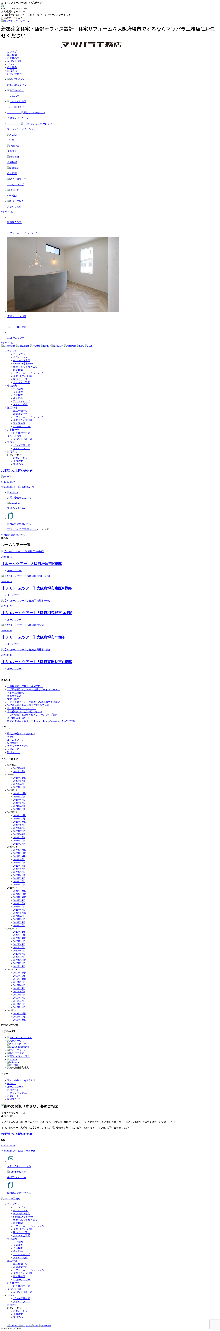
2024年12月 (19, 793)
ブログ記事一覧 (21, 445)
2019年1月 (19, 1007)
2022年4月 (19, 875)
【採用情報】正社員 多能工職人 (25, 686)
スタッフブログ (21, 448)
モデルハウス (20, 357)
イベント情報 (14, 61)
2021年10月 (19, 897)
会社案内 (12, 67)
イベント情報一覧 (22, 439)
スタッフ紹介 (20, 404)
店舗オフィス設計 (22, 420)
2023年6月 (19, 834)
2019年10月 (19, 979)
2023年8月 (19, 828)
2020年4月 (19, 957)
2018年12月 (19, 1013)
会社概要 (18, 398)
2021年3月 (19, 919)
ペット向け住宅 (21, 360)
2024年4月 (19, 806)
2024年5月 (19, 803)
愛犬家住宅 (19, 423)
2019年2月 (19, 1004)
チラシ (11, 736)
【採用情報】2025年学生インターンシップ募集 (32, 714)
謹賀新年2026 (14, 696)
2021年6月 (19, 909)
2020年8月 (19, 944)
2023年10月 (19, 821)
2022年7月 (19, 865)
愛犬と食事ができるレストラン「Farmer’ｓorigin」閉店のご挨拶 (41, 721)
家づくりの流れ (21, 379)
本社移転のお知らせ (18, 718)
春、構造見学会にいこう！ (21, 708)
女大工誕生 (13, 699)
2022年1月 (19, 884)
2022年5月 (19, 872)
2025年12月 (19, 777)
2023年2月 (19, 843)
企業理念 (18, 392)
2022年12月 (19, 850)
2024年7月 (19, 796)
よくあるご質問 (21, 382)
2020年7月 (19, 947)
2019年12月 (19, 972)
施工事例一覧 (20, 410)
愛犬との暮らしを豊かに (21, 733)
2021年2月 (19, 922)
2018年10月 (19, 1020)
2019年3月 (19, 1001)
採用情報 (12, 70)
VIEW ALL (7, 212)
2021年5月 (19, 913)
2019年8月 (19, 985)
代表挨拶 (18, 395)
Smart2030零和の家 (23, 363)
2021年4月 (19, 916)
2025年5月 (19, 781)
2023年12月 (19, 815)
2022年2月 (19, 881)
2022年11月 (19, 853)
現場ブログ (13, 752)
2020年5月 (19, 954)
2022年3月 (19, 878)
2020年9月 (19, 941)
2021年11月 (19, 894)
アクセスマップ (21, 401)
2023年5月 (19, 837)
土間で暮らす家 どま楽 (25, 366)
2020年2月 (19, 963)
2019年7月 (19, 988)
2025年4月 (19, 784)
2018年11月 (19, 1016)
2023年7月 (19, 831)
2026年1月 (19, 771)
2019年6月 (19, 991)
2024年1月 (19, 809)
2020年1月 (19, 966)
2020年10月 (19, 938)
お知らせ (13, 749)
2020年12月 (19, 932)
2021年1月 (19, 925)
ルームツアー (15, 740)
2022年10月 (19, 856)
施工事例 (12, 55)
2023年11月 (19, 818)
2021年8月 (19, 903)
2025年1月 (19, 787)
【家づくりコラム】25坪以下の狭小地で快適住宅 (33, 702)
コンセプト (13, 51)
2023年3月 (19, 840)
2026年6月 (19, 768)
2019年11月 (19, 976)
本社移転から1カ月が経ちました (24, 711)
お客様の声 (13, 58)
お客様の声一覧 (21, 432)
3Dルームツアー (22, 426)
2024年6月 (19, 799)
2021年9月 (19, 900)
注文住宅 (18, 370)
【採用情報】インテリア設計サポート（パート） (33, 689)
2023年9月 (19, 825)
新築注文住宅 (20, 414)
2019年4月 (19, 998)
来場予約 (18, 464)
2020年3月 (19, 960)
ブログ (10, 64)
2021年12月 (19, 891)
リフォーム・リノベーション (28, 373)
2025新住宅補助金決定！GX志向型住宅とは (30, 705)
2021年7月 (19, 906)
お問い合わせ (14, 73)
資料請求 (18, 461)
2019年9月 (19, 982)
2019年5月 (19, 994)
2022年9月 (19, 859)
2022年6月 (19, 869)
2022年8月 (19, 862)
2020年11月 (19, 935)
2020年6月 (19, 950)
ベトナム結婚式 (15, 692)
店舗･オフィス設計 (23, 376)
